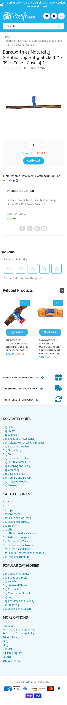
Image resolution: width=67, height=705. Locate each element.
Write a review (39, 68)
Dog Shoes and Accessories (18, 438)
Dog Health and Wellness (17, 462)
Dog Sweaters (11, 581)
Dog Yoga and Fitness (15, 585)
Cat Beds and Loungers (16, 537)
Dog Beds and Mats (14, 473)
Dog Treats (9, 431)
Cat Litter (8, 529)
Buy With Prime (11, 660)
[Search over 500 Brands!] (59, 26)
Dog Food (8, 427)
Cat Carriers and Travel (16, 541)
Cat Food (8, 502)
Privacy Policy (11, 637)
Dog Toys (8, 454)
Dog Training (10, 485)
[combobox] (33, 26)
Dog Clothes (10, 434)
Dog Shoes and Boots (15, 577)
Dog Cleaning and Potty (16, 466)
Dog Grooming (11, 470)
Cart (46, 16)
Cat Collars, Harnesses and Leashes (23, 553)
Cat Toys (8, 510)
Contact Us (9, 649)
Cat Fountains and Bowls (17, 549)
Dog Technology (12, 450)
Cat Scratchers (11, 514)
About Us (8, 625)
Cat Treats (9, 506)
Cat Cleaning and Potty (16, 521)
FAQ (5, 641)
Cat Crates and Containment (19, 545)
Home (6, 37)
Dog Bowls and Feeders (16, 446)
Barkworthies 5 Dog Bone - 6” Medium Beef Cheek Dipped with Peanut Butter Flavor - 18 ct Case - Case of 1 (50, 318)
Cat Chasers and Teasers (17, 608)
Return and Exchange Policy (19, 633)
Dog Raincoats (11, 589)
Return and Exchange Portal (19, 629)
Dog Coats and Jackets (16, 573)
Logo (20, 16)
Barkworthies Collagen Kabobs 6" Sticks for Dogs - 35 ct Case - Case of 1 (17, 318)
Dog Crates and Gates (15, 481)
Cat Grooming (11, 525)
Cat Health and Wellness (17, 518)
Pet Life (28, 682)
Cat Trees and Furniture (16, 557)
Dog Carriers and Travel (16, 477)
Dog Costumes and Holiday (18, 601)
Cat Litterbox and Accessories (20, 533)
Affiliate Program (12, 653)
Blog (5, 645)
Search (7, 656)
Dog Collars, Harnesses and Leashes (23, 442)
